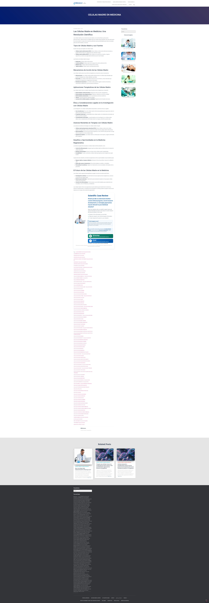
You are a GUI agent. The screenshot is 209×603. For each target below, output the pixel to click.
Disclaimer (104, 600)
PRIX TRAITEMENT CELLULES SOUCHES (81, 420)
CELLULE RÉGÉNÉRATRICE (78, 285)
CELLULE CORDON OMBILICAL (79, 276)
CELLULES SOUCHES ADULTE (79, 397)
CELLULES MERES (77, 383)
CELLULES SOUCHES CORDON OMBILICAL (81, 406)
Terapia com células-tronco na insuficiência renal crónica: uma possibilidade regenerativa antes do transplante (104, 466)
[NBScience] (80, 3)
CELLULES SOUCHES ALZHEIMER (79, 399)
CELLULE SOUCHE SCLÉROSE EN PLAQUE (81, 366)
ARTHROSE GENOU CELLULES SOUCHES (81, 263)
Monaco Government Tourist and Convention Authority (90, 600)
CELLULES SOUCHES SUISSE (79, 415)
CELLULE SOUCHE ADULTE (78, 288)
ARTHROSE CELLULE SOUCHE (79, 255)
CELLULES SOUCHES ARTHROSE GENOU (81, 403)
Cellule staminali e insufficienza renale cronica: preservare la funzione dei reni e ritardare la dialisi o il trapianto (126, 466)
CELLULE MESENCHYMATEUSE (79, 279)
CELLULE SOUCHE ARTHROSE (79, 292)
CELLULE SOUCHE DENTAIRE (87, 315)
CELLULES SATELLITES (78, 388)
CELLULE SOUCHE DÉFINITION (79, 313)
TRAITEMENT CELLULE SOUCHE (79, 422)
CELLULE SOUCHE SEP (77, 368)
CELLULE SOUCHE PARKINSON (79, 350)
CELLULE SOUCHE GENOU (78, 327)
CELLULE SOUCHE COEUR (88, 306)
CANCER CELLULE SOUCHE (87, 267)
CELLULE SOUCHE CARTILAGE (79, 302)
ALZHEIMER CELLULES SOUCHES (79, 253)
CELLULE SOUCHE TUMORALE (79, 376)
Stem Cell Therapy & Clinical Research (82, 466)
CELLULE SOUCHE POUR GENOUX (79, 362)
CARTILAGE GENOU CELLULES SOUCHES (81, 274)
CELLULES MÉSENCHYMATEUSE (86, 383)
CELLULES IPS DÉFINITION (78, 381)
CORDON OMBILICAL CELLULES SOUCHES (81, 417)
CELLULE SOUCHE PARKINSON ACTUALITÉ (81, 352)
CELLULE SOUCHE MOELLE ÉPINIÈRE (80, 341)
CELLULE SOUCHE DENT (78, 315)
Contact (130, 4)
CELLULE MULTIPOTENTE (78, 281)
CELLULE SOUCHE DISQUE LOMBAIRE (80, 317)
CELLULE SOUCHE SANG (86, 364)
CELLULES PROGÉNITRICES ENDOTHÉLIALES (81, 387)
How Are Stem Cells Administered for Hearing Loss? (83, 469)
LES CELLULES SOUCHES (78, 419)
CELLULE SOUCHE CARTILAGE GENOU (80, 304)
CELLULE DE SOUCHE (88, 276)
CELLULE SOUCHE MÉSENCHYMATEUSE (81, 339)
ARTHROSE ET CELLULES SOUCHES (80, 262)
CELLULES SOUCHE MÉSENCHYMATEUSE (81, 390)
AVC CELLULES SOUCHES (78, 267)
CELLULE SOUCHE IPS (87, 337)
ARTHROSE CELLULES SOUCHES (79, 257)
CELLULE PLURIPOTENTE (87, 281)
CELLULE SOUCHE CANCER (78, 299)
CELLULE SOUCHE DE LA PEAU (79, 311)
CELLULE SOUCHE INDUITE (78, 337)
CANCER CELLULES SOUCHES (79, 269)
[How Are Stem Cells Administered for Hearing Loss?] (83, 456)
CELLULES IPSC (85, 381)
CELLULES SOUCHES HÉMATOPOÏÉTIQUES (81, 413)
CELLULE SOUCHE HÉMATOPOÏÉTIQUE (80, 329)
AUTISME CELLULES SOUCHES (79, 265)
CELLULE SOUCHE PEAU (86, 353)
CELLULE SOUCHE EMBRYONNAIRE (80, 320)
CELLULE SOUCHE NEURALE (78, 348)
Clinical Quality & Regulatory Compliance (119, 4)
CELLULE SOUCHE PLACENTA (79, 355)
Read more (89, 477)
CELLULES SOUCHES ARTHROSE (79, 401)
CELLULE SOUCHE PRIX (78, 364)
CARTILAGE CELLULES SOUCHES (79, 272)
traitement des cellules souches (79, 424)
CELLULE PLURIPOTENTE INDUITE (79, 283)
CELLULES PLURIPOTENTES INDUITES (80, 385)
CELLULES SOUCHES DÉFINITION (79, 410)
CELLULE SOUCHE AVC (88, 295)
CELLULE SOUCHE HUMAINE (78, 336)
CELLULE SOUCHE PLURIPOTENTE (80, 357)
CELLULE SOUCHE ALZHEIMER (79, 290)
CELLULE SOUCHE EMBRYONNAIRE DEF (80, 322)
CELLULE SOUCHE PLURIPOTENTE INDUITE (81, 359)
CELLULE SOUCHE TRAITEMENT (79, 374)
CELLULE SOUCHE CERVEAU (78, 306)
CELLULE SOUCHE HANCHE (88, 327)
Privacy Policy (116, 600)
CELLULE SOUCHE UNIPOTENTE (79, 378)
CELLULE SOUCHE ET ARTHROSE (79, 324)
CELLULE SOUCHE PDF (77, 353)
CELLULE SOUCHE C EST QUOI (79, 297)
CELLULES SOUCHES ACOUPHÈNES (80, 394)
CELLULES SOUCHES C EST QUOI (79, 404)
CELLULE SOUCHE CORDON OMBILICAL (80, 308)
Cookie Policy (109, 600)
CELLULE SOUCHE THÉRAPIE (87, 368)
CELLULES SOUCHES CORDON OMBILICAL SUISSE (82, 408)
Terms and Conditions (125, 600)
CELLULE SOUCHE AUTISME (78, 295)
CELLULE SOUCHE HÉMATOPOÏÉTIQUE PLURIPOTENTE (83, 331)
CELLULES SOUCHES (77, 392)
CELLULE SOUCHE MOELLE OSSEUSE (80, 343)
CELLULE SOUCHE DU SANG (78, 318)
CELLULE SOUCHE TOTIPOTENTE (79, 369)
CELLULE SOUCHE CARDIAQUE (79, 301)
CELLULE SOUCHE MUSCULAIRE (79, 346)
